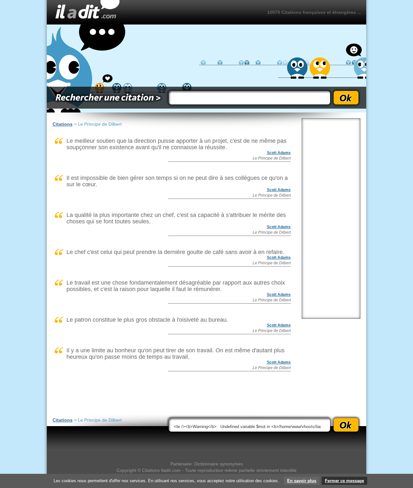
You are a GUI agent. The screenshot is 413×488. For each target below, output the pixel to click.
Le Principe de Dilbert (272, 158)
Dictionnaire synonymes (218, 463)
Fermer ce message (344, 480)
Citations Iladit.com (161, 470)
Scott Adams (279, 153)
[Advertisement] (331, 218)
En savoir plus (301, 480)
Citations (63, 124)
